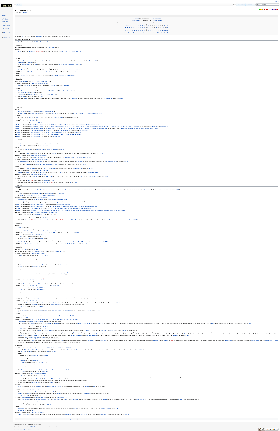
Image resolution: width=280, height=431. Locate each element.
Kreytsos (90, 298)
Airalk (38, 199)
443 (130, 30)
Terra (36, 64)
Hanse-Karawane (84, 189)
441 (126, 30)
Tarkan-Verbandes (38, 214)
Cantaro (29, 230)
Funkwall (61, 378)
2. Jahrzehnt (121, 21)
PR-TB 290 (66, 85)
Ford (25, 113)
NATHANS (84, 243)
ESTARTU (53, 168)
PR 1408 (126, 161)
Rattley (105, 340)
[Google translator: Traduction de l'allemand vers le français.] (263, 9)
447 (138, 30)
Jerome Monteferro (65, 276)
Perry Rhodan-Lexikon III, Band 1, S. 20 (46, 111)
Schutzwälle (39, 378)
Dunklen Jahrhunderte (188, 377)
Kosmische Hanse (38, 161)
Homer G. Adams (49, 143)
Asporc (101, 340)
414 (132, 25)
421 (126, 27)
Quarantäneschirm (41, 189)
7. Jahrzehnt (157, 21)
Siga (43, 323)
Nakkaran (276, 340)
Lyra (51, 189)
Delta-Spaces (31, 297)
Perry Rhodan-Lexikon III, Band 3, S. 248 (72, 69)
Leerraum (51, 382)
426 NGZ (18, 128)
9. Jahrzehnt (171, 21)
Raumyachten (51, 297)
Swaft (45, 310)
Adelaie (19, 51)
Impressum (30, 429)
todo (19, 41)
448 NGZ (18, 210)
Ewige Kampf (41, 278)
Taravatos (22, 335)
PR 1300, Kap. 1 (60, 202)
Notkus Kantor (24, 104)
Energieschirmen (79, 333)
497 (161, 30)
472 (150, 27)
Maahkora (34, 298)
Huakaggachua (68, 310)
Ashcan (230, 340)
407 (138, 24)
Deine (263, 7)
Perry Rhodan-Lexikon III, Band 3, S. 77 (49, 118)
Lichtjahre (48, 219)
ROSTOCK (36, 337)
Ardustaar (95, 201)
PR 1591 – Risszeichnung (62, 272)
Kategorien (17, 419)
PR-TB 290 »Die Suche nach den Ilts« (38, 83)
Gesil (48, 351)
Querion (37, 397)
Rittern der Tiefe (38, 164)
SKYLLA (32, 219)
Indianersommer (163, 126)
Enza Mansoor (26, 118)
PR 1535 (36, 249)
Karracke (55, 117)
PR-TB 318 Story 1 (41, 287)
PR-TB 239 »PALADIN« (35, 120)
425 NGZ (18, 126)
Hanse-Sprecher (35, 355)
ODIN (26, 317)
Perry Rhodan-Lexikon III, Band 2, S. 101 (48, 94)
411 (126, 25)
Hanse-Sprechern (50, 369)
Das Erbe (36, 41)
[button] (6, 23)
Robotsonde (32, 323)
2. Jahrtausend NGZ (156, 18)
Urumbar (54, 199)
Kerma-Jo (23, 71)
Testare (33, 340)
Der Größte (155, 126)
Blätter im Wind (123, 128)
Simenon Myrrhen (255, 340)
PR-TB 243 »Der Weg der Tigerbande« (76, 126)
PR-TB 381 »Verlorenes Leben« (117, 210)
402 (128, 24)
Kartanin (43, 60)
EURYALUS (60, 117)
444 (132, 30)
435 (134, 29)
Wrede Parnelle (21, 69)
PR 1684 (54, 240)
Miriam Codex (26, 85)
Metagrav (37, 117)
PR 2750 (52, 180)
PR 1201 (121, 98)
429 (142, 27)
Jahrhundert (32, 419)
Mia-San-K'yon (34, 195)
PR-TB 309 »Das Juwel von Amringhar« (81, 208)
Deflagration (147, 189)
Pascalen (32, 357)
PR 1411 (98, 310)
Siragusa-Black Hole (24, 161)
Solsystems (68, 414)
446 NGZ (18, 206)
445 (134, 30)
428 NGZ (18, 132)
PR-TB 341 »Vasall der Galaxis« (102, 210)
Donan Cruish (27, 229)
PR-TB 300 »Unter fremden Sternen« (69, 206)
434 (132, 29)
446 (136, 30)
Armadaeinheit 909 (108, 98)
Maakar (50, 60)
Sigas (56, 230)
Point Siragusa (79, 161)
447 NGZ (18, 208)
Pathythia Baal (21, 87)
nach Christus (39, 36)
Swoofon (41, 310)
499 (165, 30)
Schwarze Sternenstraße (76, 335)
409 (142, 24)
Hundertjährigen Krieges (38, 315)
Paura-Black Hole (35, 335)
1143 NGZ (186, 335)
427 (138, 27)
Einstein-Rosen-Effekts (111, 161)
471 (148, 27)
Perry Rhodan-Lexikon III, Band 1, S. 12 (73, 51)
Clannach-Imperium (24, 92)
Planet (27, 302)
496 (158, 30)
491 (148, 30)
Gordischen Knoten (40, 149)
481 (148, 29)
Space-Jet (31, 117)
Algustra (75, 408)
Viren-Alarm (81, 124)
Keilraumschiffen (140, 399)
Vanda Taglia (24, 81)
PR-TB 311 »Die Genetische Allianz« (54, 132)
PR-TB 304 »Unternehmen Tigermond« (88, 206)
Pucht (19, 403)
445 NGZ (18, 204)
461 (148, 25)
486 (158, 29)
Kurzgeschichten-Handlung (88, 419)
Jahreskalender (146, 16)
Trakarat (31, 87)
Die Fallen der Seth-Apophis (151, 128)
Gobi (39, 276)
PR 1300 (62, 149)
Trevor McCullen (51, 47)
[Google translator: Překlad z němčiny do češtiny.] (273, 9)
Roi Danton (112, 219)
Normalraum (175, 335)
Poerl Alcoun (21, 111)
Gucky (19, 85)
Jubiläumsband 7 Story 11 (62, 199)
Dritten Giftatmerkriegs (28, 60)
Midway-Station (35, 382)
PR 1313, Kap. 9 (51, 195)
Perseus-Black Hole (48, 330)
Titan (52, 243)
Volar (33, 51)
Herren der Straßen (40, 369)
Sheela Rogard (21, 321)
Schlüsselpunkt (56, 136)
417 (138, 25)
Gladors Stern (46, 230)
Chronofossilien (151, 32)
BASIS (68, 90)
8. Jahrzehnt (164, 21)
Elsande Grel (21, 94)
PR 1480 (99, 298)
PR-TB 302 (45, 145)
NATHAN (28, 259)
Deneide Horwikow (22, 53)
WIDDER (38, 272)
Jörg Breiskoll (21, 62)
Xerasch (53, 71)
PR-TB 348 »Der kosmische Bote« (38, 174)
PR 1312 (95, 60)
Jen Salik (56, 164)
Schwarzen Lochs (38, 251)
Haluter (55, 302)
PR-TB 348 (106, 176)
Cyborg (68, 349)
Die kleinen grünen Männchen (63, 204)
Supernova (46, 180)
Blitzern (41, 238)
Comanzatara (59, 310)
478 (163, 27)
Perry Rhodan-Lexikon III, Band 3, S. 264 (42, 81)
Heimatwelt (35, 360)
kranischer (53, 113)
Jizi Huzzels (24, 310)
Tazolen (33, 92)
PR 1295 (177, 189)
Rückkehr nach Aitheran (42, 170)
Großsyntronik (70, 243)
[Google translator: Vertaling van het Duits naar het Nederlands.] (270, 9)
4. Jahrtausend (135, 18)
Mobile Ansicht (36, 429)
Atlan (44, 164)
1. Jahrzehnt (114, 21)
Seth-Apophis (42, 172)
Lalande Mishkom (26, 64)
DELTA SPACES (24, 276)
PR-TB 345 (110, 241)
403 (130, 24)
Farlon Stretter (66, 369)
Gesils (61, 340)
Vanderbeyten (47, 182)
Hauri (26, 232)
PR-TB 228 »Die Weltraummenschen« (57, 126)
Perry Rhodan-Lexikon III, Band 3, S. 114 (73, 64)
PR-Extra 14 (45, 355)
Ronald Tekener (118, 219)
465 (156, 25)
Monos (158, 377)
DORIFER (36, 176)
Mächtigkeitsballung (38, 157)
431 (126, 29)
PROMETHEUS (26, 272)
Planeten (30, 51)
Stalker (19, 193)
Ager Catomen (102, 349)
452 (150, 24)
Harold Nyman (21, 90)
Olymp (34, 332)
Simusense (58, 393)
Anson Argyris (92, 189)
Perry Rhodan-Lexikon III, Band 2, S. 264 (62, 68)
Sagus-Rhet (30, 71)
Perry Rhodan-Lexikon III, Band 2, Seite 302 (94, 113)
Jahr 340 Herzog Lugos (78, 113)
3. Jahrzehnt (128, 21)
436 (136, 29)
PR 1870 (73, 276)
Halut (30, 302)
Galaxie (49, 199)
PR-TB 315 (135, 219)
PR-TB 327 (45, 326)
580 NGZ (127, 414)
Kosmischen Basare (28, 337)
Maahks (25, 298)
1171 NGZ (105, 241)
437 (138, 29)
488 (163, 29)
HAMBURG (65, 399)
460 (167, 24)
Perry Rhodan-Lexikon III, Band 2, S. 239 (47, 103)
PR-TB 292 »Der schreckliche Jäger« (38, 155)
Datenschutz (16, 429)
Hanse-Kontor (44, 240)
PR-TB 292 (89, 157)
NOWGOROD (48, 399)
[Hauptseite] (6, 6)
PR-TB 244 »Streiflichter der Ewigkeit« (57, 124)
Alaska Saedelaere (22, 199)
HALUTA (40, 330)
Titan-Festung (84, 414)
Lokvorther (90, 340)
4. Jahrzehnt (135, 21)
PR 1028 (46, 113)
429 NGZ (18, 134)
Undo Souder (21, 311)
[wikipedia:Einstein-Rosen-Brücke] (105, 161)
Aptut (34, 87)
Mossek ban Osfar (36, 193)
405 (134, 24)
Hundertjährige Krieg (28, 243)
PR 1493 (66, 397)
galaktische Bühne (48, 193)
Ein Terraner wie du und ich (92, 124)
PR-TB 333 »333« (55, 285)
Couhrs (32, 113)
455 (156, 24)
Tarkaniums (43, 201)
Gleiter (54, 202)
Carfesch (28, 164)
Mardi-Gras (112, 330)
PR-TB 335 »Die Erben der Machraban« (85, 210)
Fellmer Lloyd (49, 176)
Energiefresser (77, 132)
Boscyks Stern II (39, 51)
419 (142, 25)
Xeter (32, 180)
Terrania (23, 96)
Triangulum (66, 60)
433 (130, 29)
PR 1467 (118, 302)
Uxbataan (54, 351)
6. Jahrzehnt (150, 21)
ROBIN (21, 266)
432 (128, 29)
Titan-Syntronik (49, 259)
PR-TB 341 (45, 216)
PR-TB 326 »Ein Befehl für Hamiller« (66, 210)
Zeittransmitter (57, 251)
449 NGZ (39, 283)
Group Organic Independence (79, 157)
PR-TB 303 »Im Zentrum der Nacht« (98, 128)
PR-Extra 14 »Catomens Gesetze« (38, 347)
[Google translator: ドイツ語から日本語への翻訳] (267, 9)
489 (165, 29)
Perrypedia (272, 7)
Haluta (33, 302)
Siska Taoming (24, 73)
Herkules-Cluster (60, 219)
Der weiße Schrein (84, 130)
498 (163, 30)
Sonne (28, 180)
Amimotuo (166, 340)
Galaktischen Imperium (93, 176)
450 (144, 30)
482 (150, 29)
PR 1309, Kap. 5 (60, 193)
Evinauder (36, 113)
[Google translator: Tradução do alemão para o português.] (260, 9)
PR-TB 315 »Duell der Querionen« (50, 210)
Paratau (91, 60)
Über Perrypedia (23, 429)
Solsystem (43, 397)
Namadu (81, 176)
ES (46, 157)
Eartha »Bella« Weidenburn (27, 102)
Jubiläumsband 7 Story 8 (93, 172)
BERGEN (54, 399)
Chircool (30, 62)
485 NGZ (25, 12)
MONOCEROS (43, 68)
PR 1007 (41, 96)
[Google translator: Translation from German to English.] (276, 9)
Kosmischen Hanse (36, 266)
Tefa (32, 111)
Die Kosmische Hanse (131, 32)
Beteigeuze (75, 399)
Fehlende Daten (24, 419)
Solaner (21, 113)
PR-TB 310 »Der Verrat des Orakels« (112, 126)
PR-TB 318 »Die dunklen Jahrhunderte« (39, 285)
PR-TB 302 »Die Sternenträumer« (38, 142)
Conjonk (226, 340)
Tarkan (168, 32)
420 (144, 25)
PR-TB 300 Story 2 (41, 281)
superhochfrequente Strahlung (54, 386)
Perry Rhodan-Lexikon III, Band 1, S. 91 (49, 86)
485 (156, 29)
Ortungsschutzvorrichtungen (83, 323)
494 (154, 30)
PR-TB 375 (45, 217)
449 (142, 30)
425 (134, 27)
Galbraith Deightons (55, 304)
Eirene (35, 153)
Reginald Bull (45, 168)
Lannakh (42, 199)
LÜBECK (59, 399)
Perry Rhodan (49, 164)
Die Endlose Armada (142, 32)
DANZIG (43, 337)
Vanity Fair (20, 227)
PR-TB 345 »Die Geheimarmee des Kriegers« (70, 134)
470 (167, 25)
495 (156, 30)
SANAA (75, 201)
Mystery (51, 85)
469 (165, 25)
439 (142, 29)
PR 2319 (75, 182)
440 (144, 29)
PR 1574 (32, 364)
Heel (34, 172)
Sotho (25, 149)
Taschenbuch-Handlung (101, 419)
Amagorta (33, 264)
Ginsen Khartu (21, 68)
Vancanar (30, 278)
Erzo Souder (24, 249)
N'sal (26, 98)
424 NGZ (18, 124)
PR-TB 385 (40, 56)
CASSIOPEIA (55, 75)
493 (152, 30)
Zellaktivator (27, 349)
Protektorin (27, 195)
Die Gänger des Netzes (161, 32)
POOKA (21, 195)
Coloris (55, 85)
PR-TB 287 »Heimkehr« (84, 128)
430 (144, 27)
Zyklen (124, 32)
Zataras (54, 310)
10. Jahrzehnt (179, 21)
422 (128, 27)
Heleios (32, 240)
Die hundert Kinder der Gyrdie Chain (135, 128)
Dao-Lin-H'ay (21, 201)
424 (132, 27)
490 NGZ (63, 273)
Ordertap (32, 241)
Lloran (172, 340)
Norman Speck (24, 75)
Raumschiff (27, 219)
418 (140, 25)
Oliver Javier (24, 100)
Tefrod (29, 111)
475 (156, 27)
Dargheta (48, 71)
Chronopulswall (60, 397)
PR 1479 (250, 323)
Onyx (49, 189)
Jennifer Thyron (128, 219)
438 (140, 29)
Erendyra (54, 241)
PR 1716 (73, 90)
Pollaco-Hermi (40, 298)
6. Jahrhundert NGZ (157, 20)
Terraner (144, 332)
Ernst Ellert (155, 340)
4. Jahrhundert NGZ (135, 20)
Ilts (63, 85)
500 (167, 30)
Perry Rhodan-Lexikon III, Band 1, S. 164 (67, 75)
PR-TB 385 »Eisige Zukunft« (36, 55)
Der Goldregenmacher (42, 197)
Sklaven (60, 172)
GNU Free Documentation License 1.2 (37, 426)
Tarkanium (43, 195)
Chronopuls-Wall (52, 387)
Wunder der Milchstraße (52, 149)
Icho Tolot (28, 153)
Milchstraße (67, 157)
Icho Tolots (88, 335)
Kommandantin (34, 68)
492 (150, 30)
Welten (24, 238)
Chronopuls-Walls (39, 391)
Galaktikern (53, 232)
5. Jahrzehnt (143, 21)
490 (167, 29)
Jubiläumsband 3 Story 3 (45, 41)
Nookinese (76, 71)
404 (132, 24)
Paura (45, 251)
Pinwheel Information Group (26, 143)
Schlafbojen (74, 98)
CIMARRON (61, 64)
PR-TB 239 (40, 122)
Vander (52, 182)
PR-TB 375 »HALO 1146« (51, 212)
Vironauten (75, 241)
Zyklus (31, 124)
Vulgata (70, 182)
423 (130, 27)
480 (167, 27)
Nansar (267, 340)
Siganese (22, 229)
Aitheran (28, 172)
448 (140, 30)
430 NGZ (18, 136)
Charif (270, 340)
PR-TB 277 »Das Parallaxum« (52, 134)
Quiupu (62, 51)
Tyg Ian (29, 149)
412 (128, 25)
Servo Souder (21, 410)
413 (130, 25)
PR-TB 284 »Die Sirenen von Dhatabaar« (39, 159)
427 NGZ (18, 130)
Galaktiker (66, 298)
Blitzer (61, 264)
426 (136, 27)
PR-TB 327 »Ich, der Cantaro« (37, 261)
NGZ (22, 36)
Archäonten (43, 264)
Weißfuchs (54, 153)
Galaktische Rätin (39, 321)
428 (140, 27)
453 (152, 24)
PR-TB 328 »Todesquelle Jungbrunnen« (130, 126)
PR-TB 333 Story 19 (41, 289)
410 (144, 24)
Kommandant (62, 90)
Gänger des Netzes (30, 168)
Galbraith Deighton (71, 332)
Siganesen (56, 323)
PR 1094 (44, 102)
